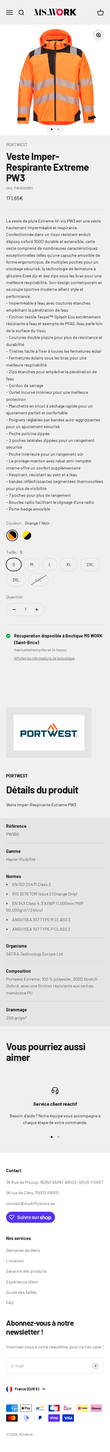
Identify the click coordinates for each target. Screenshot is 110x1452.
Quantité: (15, 596)
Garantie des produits (26, 1271)
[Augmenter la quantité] (36, 609)
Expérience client (22, 1281)
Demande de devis (23, 1250)
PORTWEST (17, 144)
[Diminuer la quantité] (14, 609)
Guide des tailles (21, 1292)
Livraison (15, 1260)
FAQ (9, 1302)
